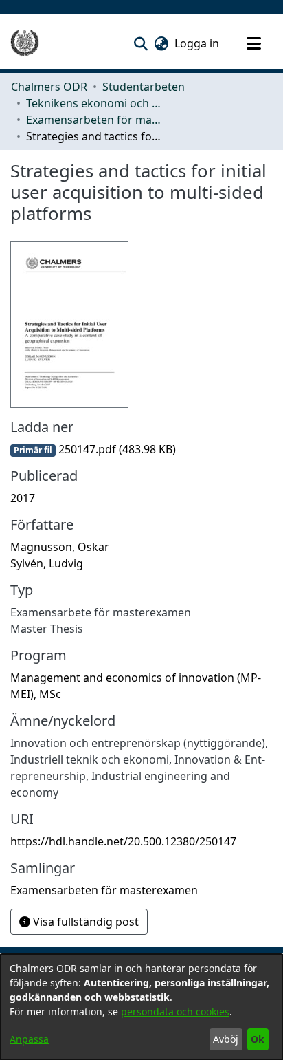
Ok (257, 1039)
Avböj (225, 1039)
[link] (93, 449)
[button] (140, 43)
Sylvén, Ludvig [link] (46, 563)
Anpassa (29, 1039)
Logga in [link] (197, 43)
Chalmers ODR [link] (49, 86)
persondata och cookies (175, 1011)
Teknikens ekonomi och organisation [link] (94, 103)
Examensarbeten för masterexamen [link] (94, 119)
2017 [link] (22, 498)
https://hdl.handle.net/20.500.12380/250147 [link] (123, 841)
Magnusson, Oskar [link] (59, 546)
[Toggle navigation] (253, 43)
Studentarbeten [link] (143, 86)
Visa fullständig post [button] (84, 921)
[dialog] (141, 1007)
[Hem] (24, 43)
